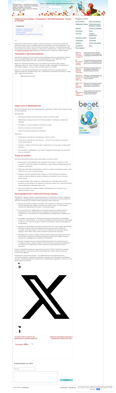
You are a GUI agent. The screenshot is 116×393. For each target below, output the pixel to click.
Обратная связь (50, 3)
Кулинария (79, 31)
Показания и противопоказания (24, 29)
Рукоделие (92, 40)
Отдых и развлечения (93, 34)
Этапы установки (21, 32)
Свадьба (78, 43)
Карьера (78, 28)
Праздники (92, 38)
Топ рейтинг (79, 45)
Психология (79, 40)
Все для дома (80, 21)
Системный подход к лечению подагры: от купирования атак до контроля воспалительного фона (93, 62)
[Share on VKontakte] (19, 328)
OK (98, 389)
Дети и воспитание (95, 21)
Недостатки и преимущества (24, 30)
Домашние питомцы (82, 24)
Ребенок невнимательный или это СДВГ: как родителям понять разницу (93, 77)
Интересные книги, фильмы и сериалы (95, 24)
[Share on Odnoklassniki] (19, 332)
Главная (42, 3)
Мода (91, 31)
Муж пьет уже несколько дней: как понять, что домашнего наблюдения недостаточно (93, 84)
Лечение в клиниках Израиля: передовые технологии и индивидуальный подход (92, 69)
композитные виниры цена (24, 50)
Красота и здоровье (95, 28)
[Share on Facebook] (19, 263)
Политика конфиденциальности (65, 3)
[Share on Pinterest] (19, 268)
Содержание (25, 387)
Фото (90, 45)
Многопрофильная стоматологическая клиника (29, 34)
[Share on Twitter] (45, 323)
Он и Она (78, 33)
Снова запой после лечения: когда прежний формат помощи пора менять (92, 92)
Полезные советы (81, 38)
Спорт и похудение (95, 43)
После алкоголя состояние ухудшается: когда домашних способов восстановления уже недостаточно (93, 54)
